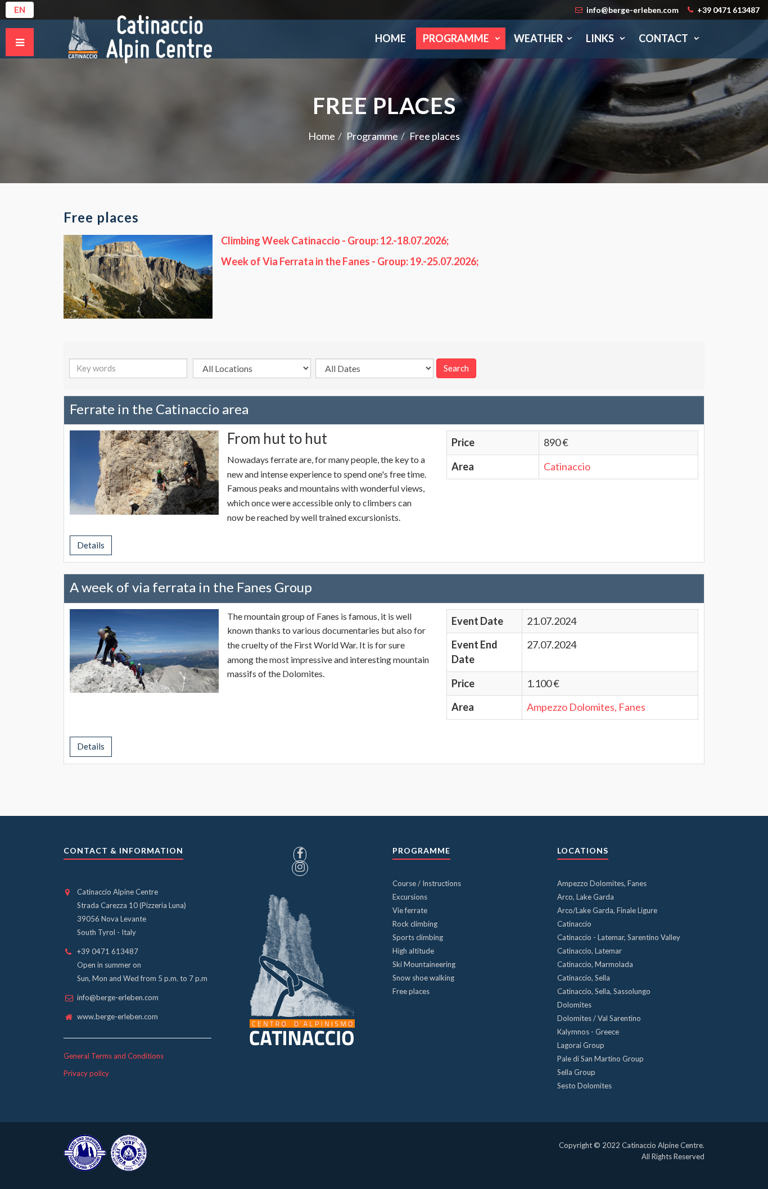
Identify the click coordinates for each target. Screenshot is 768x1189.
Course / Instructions (426, 883)
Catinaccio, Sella (583, 977)
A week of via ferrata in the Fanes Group (191, 587)
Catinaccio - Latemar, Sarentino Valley (618, 937)
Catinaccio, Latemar (589, 950)
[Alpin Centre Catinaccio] (144, 38)
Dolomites (574, 1004)
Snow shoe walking (423, 977)
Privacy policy (86, 1073)
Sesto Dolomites (584, 1085)
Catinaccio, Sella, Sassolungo (603, 991)
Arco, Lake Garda (585, 896)
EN (19, 9)
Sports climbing (417, 937)
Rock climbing (414, 923)
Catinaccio (567, 466)
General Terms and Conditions (114, 1055)
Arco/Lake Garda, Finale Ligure (607, 910)
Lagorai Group (580, 1045)
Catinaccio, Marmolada (595, 964)
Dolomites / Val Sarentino (599, 1018)
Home (390, 38)
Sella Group (576, 1072)
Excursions (409, 896)
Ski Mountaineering (423, 964)
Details (91, 545)
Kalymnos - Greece (588, 1031)
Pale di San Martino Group (600, 1058)
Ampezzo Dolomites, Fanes (586, 707)
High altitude (413, 950)
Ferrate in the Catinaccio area (159, 409)
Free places (411, 991)
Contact (664, 38)
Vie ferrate (409, 910)
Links (601, 38)
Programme (457, 38)
